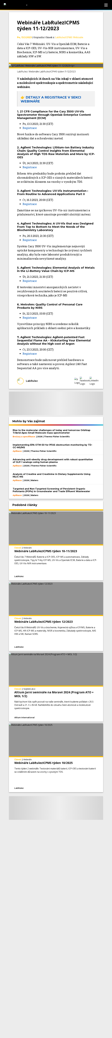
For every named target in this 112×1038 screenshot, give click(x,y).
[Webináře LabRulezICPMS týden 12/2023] (56, 616)
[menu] (106, 5)
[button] (77, 381)
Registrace (30, 128)
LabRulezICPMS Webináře (69, 37)
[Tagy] (44, 576)
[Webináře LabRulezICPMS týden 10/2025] (56, 757)
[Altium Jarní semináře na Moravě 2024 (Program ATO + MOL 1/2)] (56, 687)
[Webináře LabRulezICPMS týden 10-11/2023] (56, 546)
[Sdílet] (81, 576)
